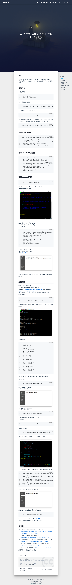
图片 (48, 2)
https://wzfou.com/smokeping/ (42, 547)
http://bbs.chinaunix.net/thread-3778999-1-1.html (34, 541)
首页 (39, 2)
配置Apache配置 (65, 85)
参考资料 (63, 89)
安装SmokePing (65, 82)
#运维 (21, 555)
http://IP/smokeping (27, 253)
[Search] (64, 2)
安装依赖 (63, 80)
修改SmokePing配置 (66, 84)
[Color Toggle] (67, 2)
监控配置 (63, 87)
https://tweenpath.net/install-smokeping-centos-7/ (35, 537)
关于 (57, 2)
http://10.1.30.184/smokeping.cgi (28, 291)
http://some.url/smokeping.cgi (33, 289)
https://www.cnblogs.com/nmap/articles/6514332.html (36, 545)
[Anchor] (18, 75)
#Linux (24, 555)
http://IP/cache (39, 518)
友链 (61, 2)
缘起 (62, 78)
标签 (52, 2)
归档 (43, 2)
